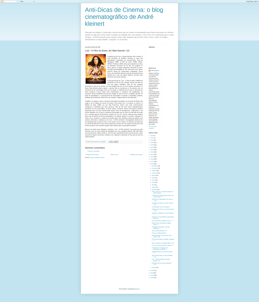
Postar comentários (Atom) (97, 157)
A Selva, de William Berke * (159, 233)
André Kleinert (155, 70)
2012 (152, 159)
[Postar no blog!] (112, 142)
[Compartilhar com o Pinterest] (117, 142)
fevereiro (154, 189)
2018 (152, 145)
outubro (154, 170)
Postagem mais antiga (136, 154)
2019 (152, 142)
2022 (152, 135)
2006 (152, 277)
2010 (152, 164)
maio (153, 182)
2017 (152, 147)
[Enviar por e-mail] (110, 142)
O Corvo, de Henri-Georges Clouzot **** (163, 245)
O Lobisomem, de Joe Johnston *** (161, 207)
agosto (154, 175)
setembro (154, 173)
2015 (152, 152)
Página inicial (114, 154)
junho (153, 180)
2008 (152, 273)
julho (153, 178)
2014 (152, 154)
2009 (152, 270)
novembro (155, 168)
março (154, 187)
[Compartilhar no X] (114, 142)
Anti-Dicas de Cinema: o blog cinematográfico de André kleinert (124, 16)
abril (153, 185)
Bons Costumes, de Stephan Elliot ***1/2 (163, 243)
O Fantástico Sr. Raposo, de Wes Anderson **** (161, 227)
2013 (152, 156)
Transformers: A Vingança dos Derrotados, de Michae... (160, 248)
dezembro (155, 166)
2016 (152, 149)
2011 (152, 161)
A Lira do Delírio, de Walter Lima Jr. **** (162, 220)
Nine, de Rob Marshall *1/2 (159, 231)
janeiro (154, 267)
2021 (152, 138)
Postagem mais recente (91, 154)
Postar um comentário (94, 151)
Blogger (137, 289)
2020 (152, 140)
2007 (152, 275)
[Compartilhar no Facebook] (115, 142)
